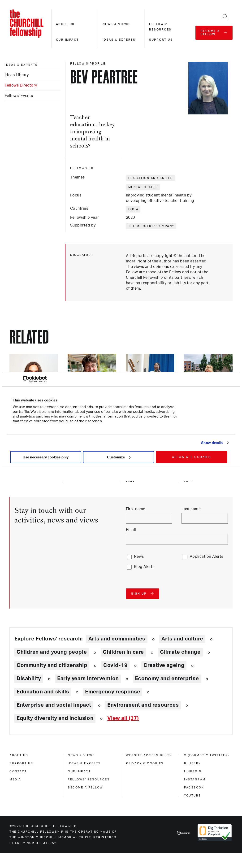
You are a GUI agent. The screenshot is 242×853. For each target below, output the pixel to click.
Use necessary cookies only (46, 457)
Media (15, 779)
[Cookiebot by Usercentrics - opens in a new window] (26, 379)
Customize (116, 457)
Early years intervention (88, 678)
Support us (161, 39)
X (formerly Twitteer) (206, 755)
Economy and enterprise (167, 678)
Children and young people (52, 652)
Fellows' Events (19, 96)
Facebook (194, 787)
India (133, 209)
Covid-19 (115, 665)
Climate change (180, 652)
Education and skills (150, 178)
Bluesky (192, 763)
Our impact (67, 39)
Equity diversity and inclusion (55, 718)
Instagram (195, 779)
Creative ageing (163, 665)
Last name (191, 509)
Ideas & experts (119, 39)
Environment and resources (143, 705)
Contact (18, 771)
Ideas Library (17, 75)
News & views (116, 24)
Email (131, 530)
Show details (212, 443)
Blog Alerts (144, 567)
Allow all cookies (191, 457)
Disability (29, 678)
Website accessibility (149, 755)
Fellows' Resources (89, 779)
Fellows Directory (21, 85)
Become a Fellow (85, 787)
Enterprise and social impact (54, 705)
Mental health (143, 187)
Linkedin (192, 771)
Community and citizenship (52, 665)
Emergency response (112, 691)
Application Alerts (206, 556)
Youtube (192, 795)
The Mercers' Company (151, 226)
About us (65, 24)
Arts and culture (182, 638)
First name (135, 509)
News (139, 556)
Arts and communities (116, 638)
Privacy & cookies (145, 763)
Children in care (123, 652)
